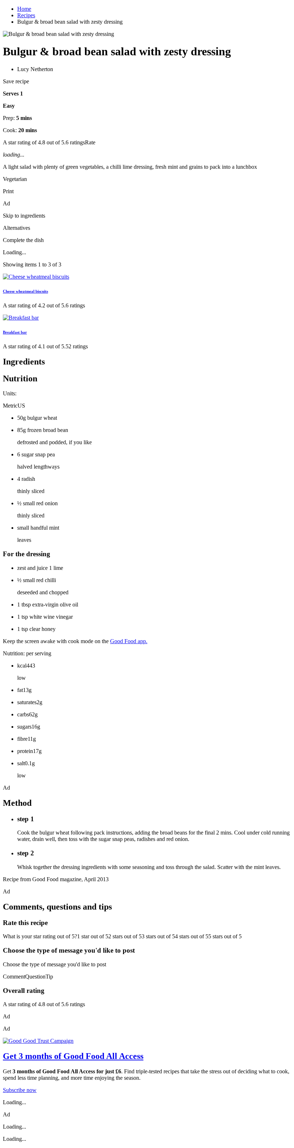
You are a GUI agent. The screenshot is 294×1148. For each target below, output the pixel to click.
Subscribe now (20, 1090)
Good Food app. (128, 641)
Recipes (26, 15)
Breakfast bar (15, 332)
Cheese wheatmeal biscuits (25, 291)
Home (24, 9)
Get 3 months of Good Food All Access (73, 1056)
